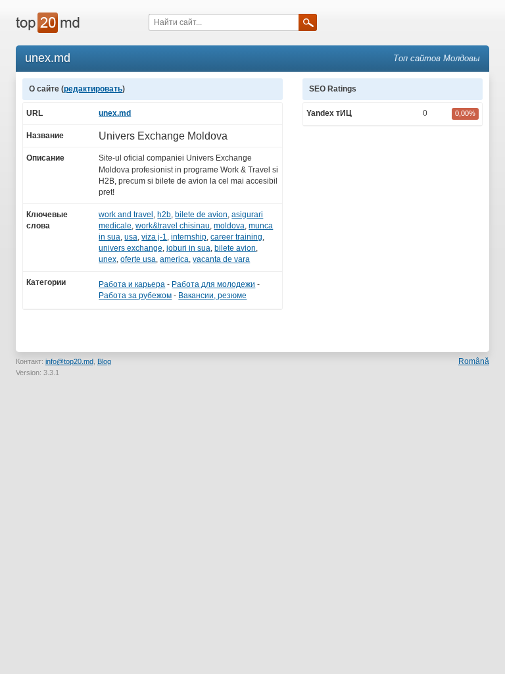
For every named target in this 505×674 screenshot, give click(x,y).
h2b (164, 214)
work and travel (126, 214)
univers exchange (130, 248)
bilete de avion (201, 214)
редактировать (93, 88)
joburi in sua (188, 248)
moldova (229, 225)
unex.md (115, 113)
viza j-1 (154, 237)
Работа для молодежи (213, 284)
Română (473, 361)
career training (236, 237)
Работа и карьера (132, 284)
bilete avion (235, 248)
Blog (104, 361)
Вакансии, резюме (212, 295)
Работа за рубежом (135, 295)
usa (130, 237)
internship (188, 237)
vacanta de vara (221, 259)
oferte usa (138, 259)
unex (107, 259)
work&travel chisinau (172, 225)
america (174, 259)
